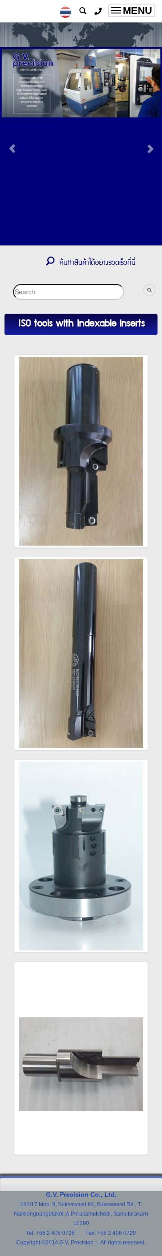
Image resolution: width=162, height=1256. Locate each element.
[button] (12, 144)
